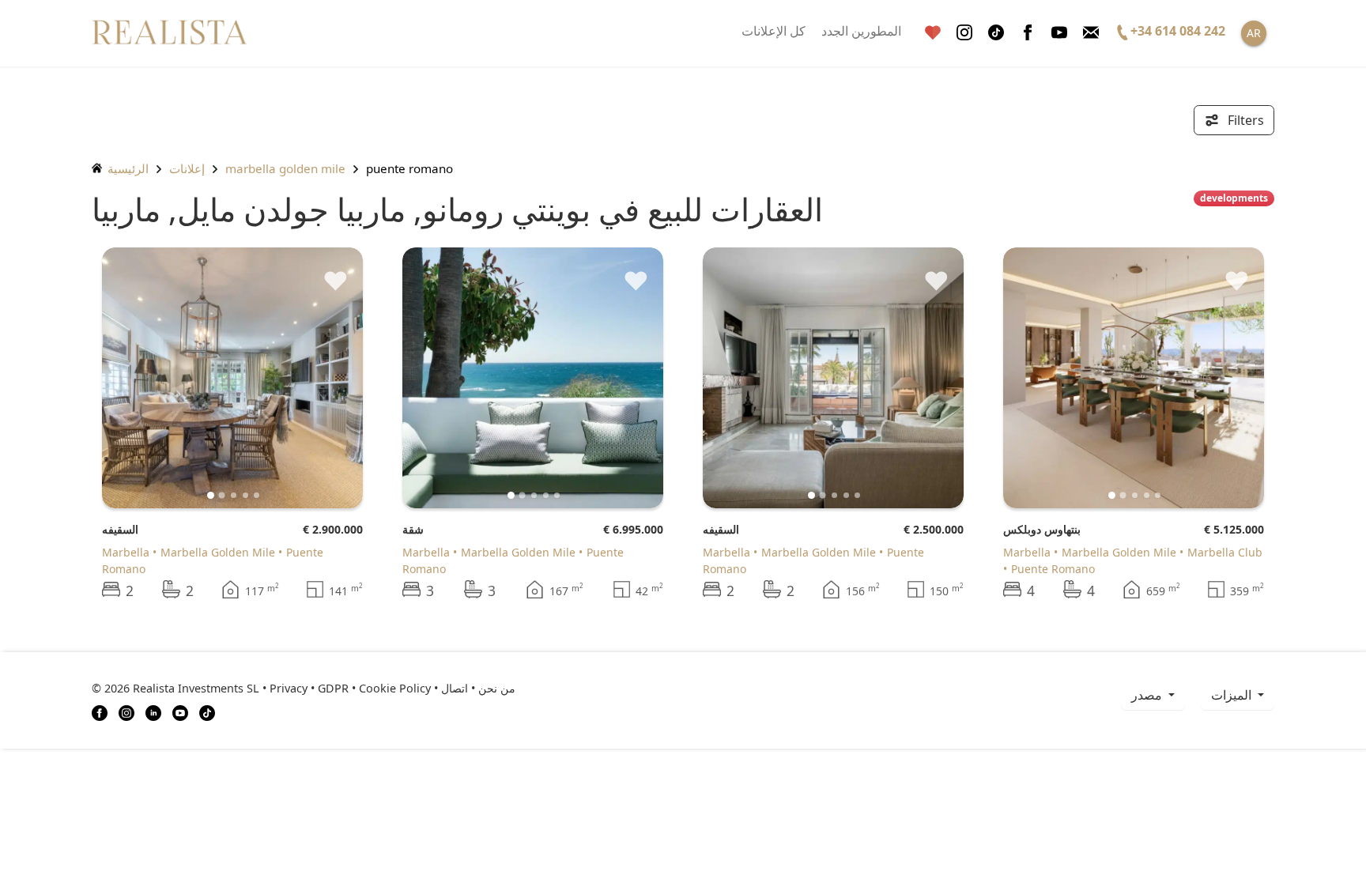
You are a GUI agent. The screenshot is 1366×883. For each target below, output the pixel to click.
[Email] (1091, 32)
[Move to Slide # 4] (256, 495)
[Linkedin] (153, 711)
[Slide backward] (140, 378)
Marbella (125, 552)
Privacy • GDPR (309, 688)
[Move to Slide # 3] (245, 495)
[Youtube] (1059, 32)
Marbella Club (1224, 552)
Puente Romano (1053, 568)
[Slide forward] (324, 378)
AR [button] (1254, 32)
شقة (413, 529)
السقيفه (120, 529)
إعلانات (187, 168)
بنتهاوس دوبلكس (1042, 529)
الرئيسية (126, 168)
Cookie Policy (395, 688)
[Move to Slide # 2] (233, 495)
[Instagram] (964, 32)
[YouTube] (180, 711)
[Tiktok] (996, 32)
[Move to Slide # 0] (210, 495)
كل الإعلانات (773, 31)
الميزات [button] (1233, 695)
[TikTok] (207, 711)
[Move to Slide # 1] (222, 495)
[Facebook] (1028, 32)
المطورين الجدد (861, 31)
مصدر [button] (1148, 695)
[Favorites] (933, 32)
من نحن (496, 688)
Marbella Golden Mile (285, 168)
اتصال (454, 688)
